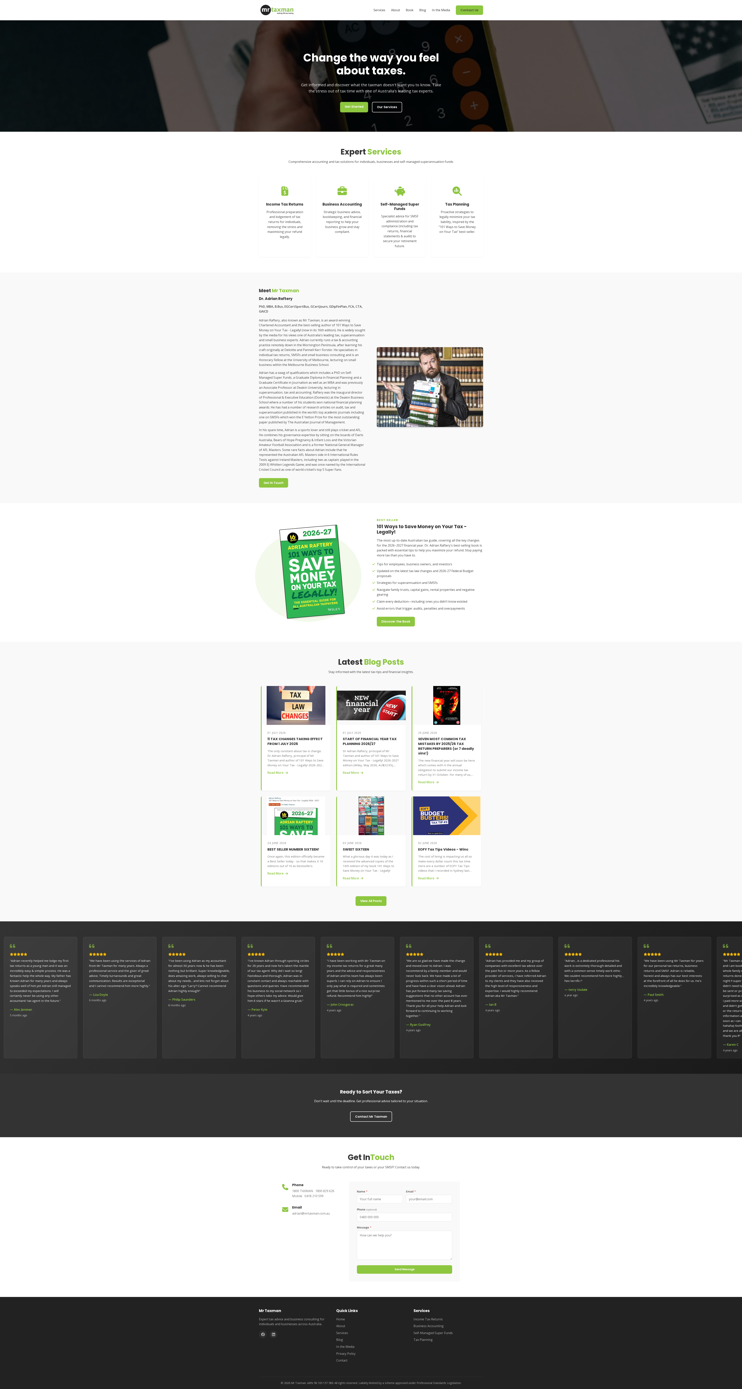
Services (379, 10)
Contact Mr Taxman (371, 1116)
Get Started (354, 106)
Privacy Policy (346, 1353)
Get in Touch (273, 483)
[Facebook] (263, 1334)
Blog (422, 10)
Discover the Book (395, 621)
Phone (367, 1209)
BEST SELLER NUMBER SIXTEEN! (293, 849)
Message (364, 1227)
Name (362, 1191)
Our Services (387, 107)
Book (410, 10)
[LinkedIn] (273, 1334)
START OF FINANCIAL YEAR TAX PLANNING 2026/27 (370, 741)
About (395, 10)
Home (340, 1319)
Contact (341, 1360)
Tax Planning (423, 1340)
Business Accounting (429, 1326)
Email (411, 1191)
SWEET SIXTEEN (356, 849)
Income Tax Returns (428, 1319)
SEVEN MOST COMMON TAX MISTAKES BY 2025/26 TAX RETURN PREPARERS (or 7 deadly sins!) (446, 746)
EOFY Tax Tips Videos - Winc (443, 849)
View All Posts (371, 901)
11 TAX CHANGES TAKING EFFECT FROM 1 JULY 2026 (295, 741)
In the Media (441, 10)
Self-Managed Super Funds (433, 1333)
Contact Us (469, 10)
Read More (275, 773)
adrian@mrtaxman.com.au (311, 1213)
